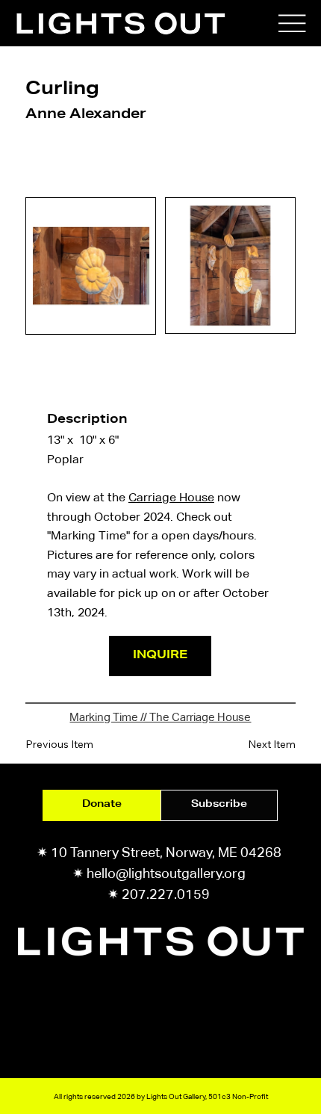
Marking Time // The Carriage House (160, 717)
